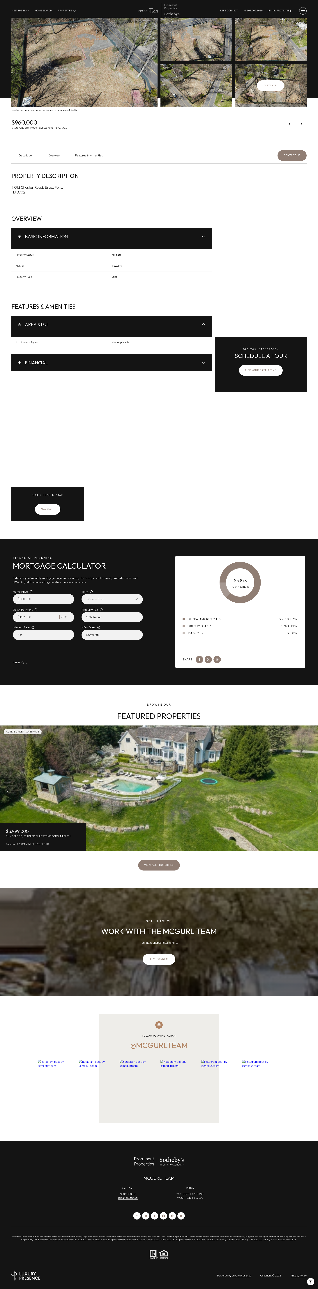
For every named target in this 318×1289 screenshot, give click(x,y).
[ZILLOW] (163, 1216)
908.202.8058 (128, 1194)
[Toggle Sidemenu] (303, 11)
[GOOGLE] (172, 1216)
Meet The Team (20, 10)
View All (270, 85)
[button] (292, 155)
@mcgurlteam (159, 1045)
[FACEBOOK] (154, 1216)
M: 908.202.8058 (253, 10)
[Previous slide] (7, 791)
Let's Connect (229, 10)
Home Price (20, 592)
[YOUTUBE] (181, 1216)
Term (85, 592)
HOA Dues (88, 627)
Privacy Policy (299, 1275)
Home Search (43, 10)
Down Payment (23, 610)
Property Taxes (197, 626)
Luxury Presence (241, 1275)
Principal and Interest (202, 619)
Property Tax (90, 610)
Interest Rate (21, 627)
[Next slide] (310, 791)
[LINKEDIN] (145, 1216)
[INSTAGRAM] (137, 1216)
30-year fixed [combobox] (95, 599)
